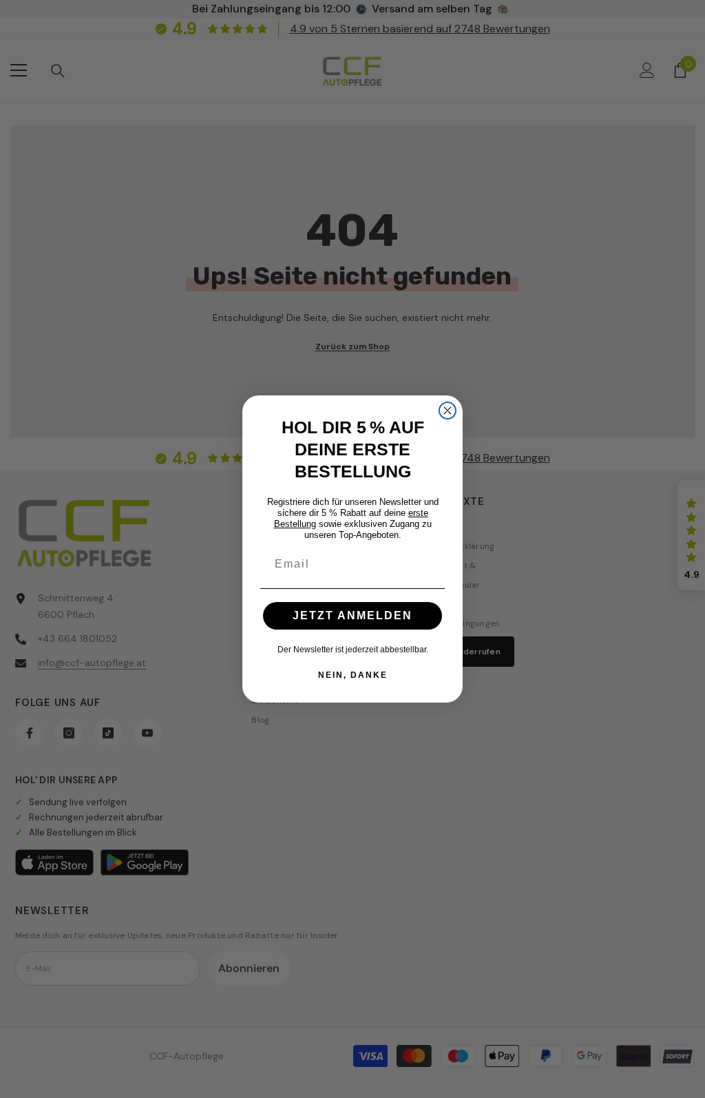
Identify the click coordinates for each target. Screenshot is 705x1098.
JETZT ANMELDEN (352, 615)
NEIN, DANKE (353, 675)
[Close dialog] (447, 410)
